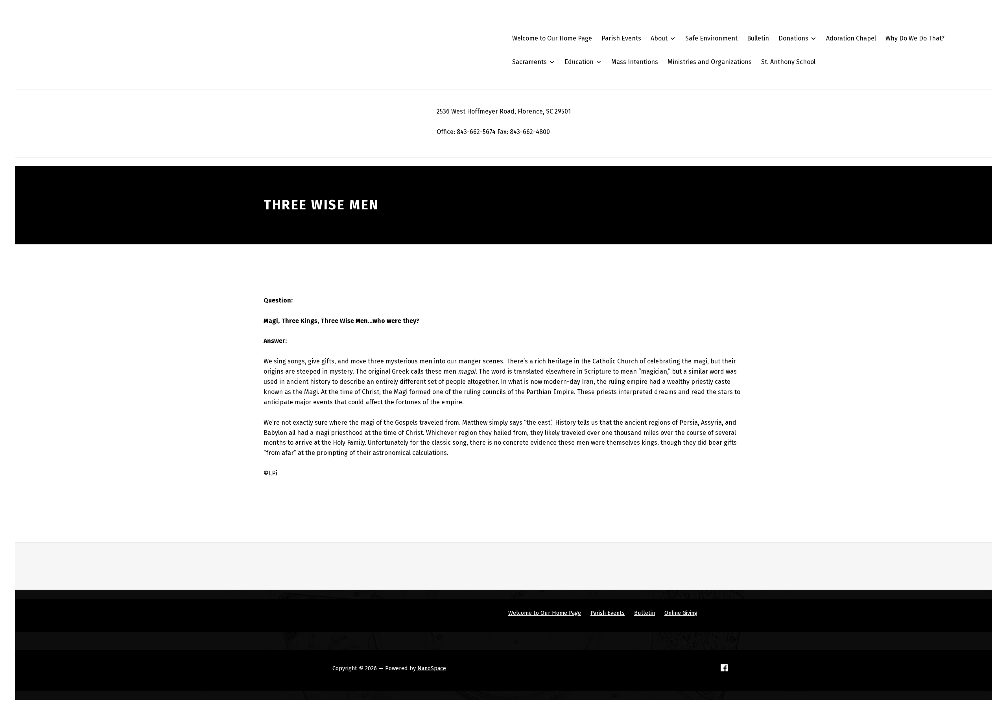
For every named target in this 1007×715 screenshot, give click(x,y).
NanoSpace (431, 668)
